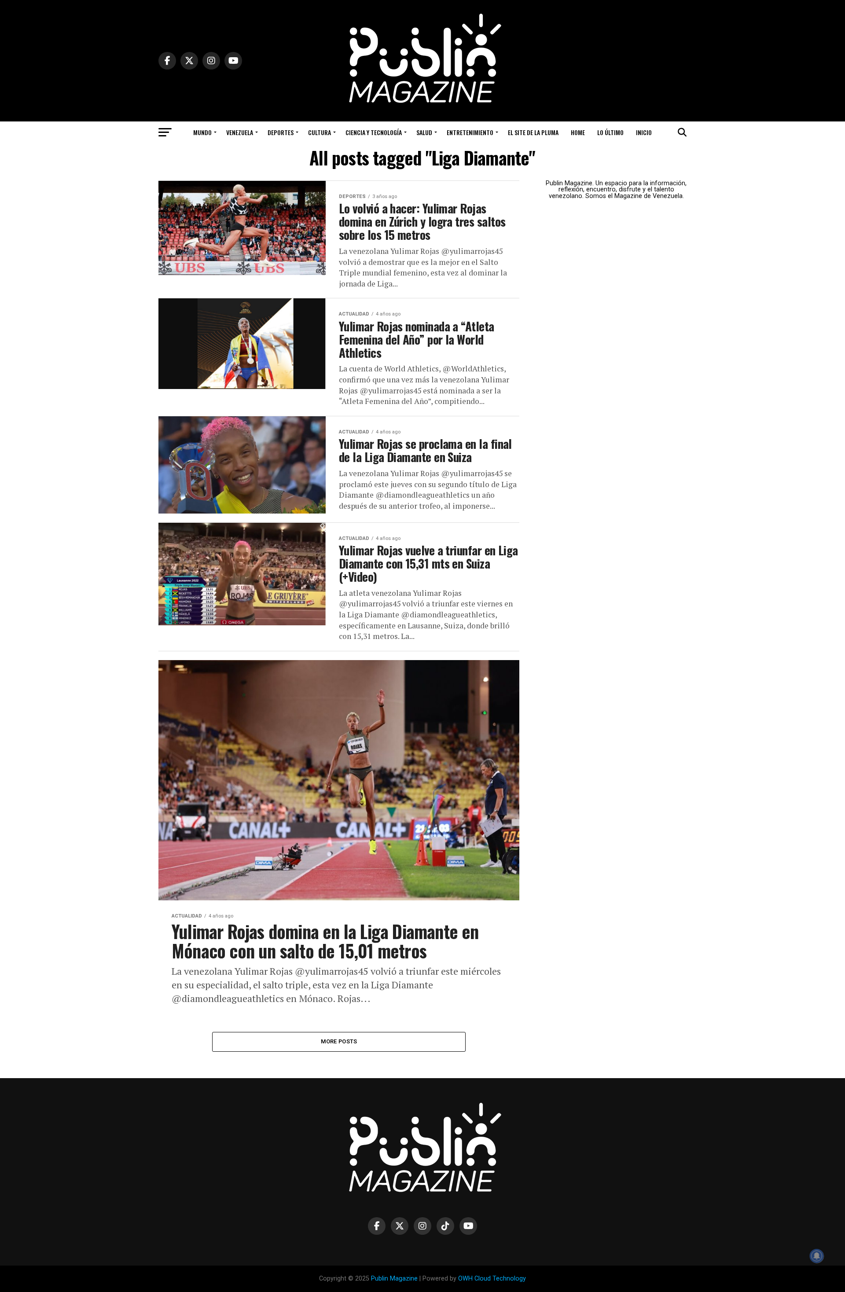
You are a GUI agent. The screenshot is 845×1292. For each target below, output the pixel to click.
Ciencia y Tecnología (373, 132)
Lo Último (610, 132)
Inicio (644, 132)
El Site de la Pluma (533, 132)
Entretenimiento (470, 132)
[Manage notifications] (817, 1256)
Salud (424, 132)
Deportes (281, 132)
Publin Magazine (394, 1278)
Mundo (202, 132)
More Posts (339, 1041)
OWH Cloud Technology (492, 1278)
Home (578, 132)
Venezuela (239, 132)
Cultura (319, 132)
